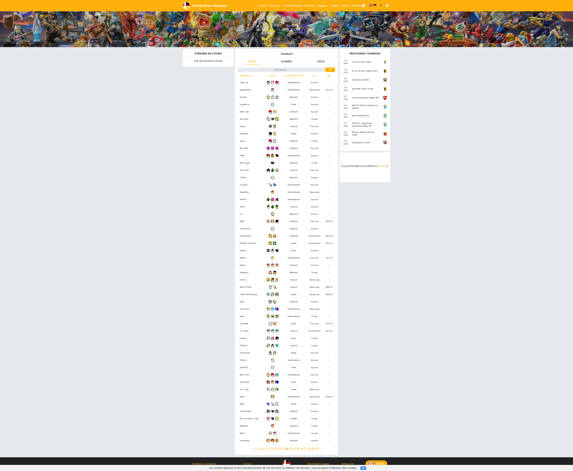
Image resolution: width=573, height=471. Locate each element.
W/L (329, 75)
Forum (262, 5)
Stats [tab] (252, 61)
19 (313, 449)
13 (290, 449)
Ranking (309, 5)
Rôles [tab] (321, 61)
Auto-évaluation (294, 75)
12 (286, 449)
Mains (272, 75)
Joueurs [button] (323, 5)
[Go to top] (286, 463)
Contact (382, 166)
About (345, 5)
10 (280, 449)
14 (294, 449)
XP (314, 75)
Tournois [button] (275, 5)
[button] (387, 6)
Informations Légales (318, 463)
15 (298, 449)
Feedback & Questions (204, 463)
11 (283, 449)
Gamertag (245, 75)
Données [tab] (286, 61)
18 (309, 449)
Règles (335, 5)
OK (363, 468)
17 (305, 449)
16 (302, 449)
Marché (358, 5)
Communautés (293, 5)
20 (317, 449)
